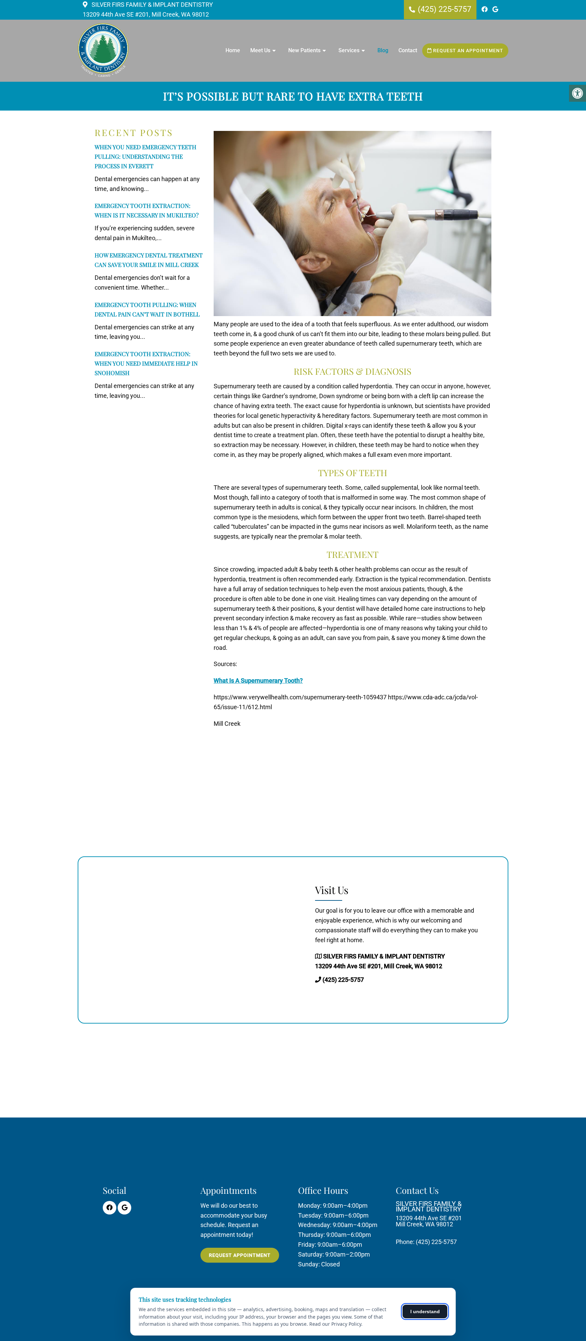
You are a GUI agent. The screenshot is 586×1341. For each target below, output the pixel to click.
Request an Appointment (467, 50)
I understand (425, 1311)
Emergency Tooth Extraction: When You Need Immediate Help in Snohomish (146, 363)
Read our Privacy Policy (335, 1324)
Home (233, 50)
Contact (407, 50)
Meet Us (260, 50)
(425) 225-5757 (444, 9)
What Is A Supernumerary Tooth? (258, 680)
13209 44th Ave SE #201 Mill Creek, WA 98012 (429, 1214)
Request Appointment (240, 1255)
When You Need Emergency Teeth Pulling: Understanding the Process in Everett (145, 156)
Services (348, 50)
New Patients (304, 50)
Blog (382, 50)
